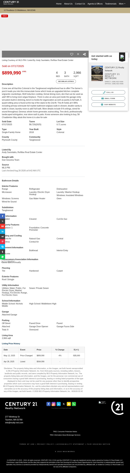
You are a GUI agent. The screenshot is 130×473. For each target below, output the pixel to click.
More (122, 5)
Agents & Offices (95, 4)
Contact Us (80, 4)
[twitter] (64, 404)
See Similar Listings (66, 81)
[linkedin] (59, 404)
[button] (2, 216)
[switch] (72, 54)
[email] (69, 404)
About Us (68, 4)
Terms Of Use (27, 444)
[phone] (74, 404)
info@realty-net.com (14, 423)
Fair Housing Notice (98, 444)
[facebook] (48, 404)
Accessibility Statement (71, 444)
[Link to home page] (12, 4)
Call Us (109, 92)
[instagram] (54, 404)
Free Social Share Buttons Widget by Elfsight (8, 261)
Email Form (109, 98)
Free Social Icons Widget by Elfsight (61, 408)
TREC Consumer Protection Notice (65, 432)
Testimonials (110, 4)
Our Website (110, 104)
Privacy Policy (45, 444)
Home (59, 4)
